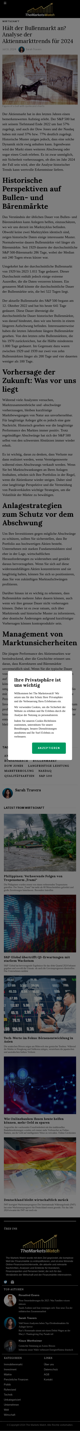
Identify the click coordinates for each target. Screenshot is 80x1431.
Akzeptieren (49, 748)
